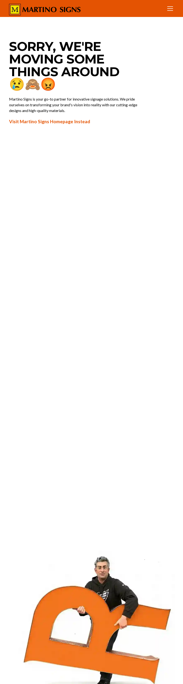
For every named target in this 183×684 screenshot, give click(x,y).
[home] (45, 8)
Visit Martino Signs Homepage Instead (49, 121)
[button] (169, 8)
